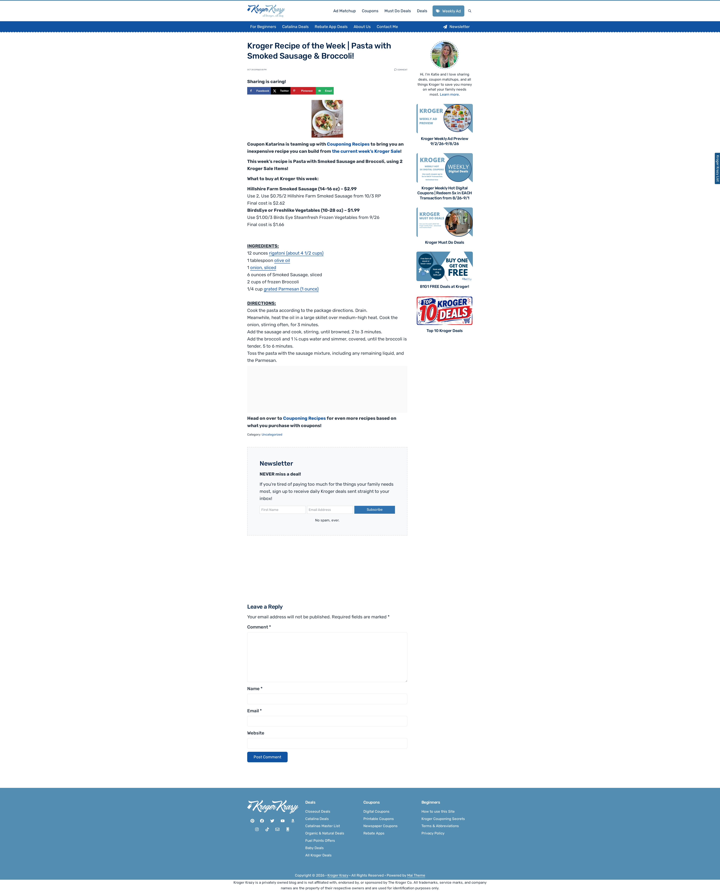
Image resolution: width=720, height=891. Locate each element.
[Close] (410, 398)
